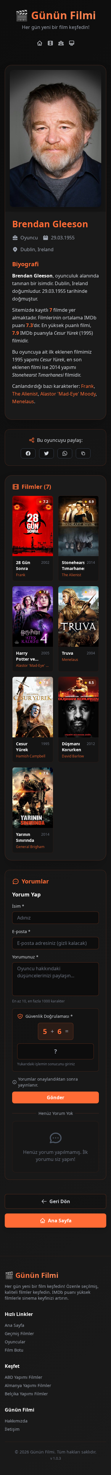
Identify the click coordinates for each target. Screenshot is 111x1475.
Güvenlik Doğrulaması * (49, 1016)
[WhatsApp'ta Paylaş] (64, 453)
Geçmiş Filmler (19, 1333)
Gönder (55, 1097)
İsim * (18, 906)
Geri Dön (59, 1201)
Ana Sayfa (60, 1220)
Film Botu (14, 1350)
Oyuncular (15, 1342)
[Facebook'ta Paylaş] (28, 453)
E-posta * (21, 931)
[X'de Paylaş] (46, 453)
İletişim (12, 1429)
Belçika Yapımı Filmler (26, 1393)
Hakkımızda (16, 1421)
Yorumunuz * (25, 957)
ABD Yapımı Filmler (23, 1377)
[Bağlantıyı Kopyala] (83, 453)
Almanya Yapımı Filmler (28, 1385)
